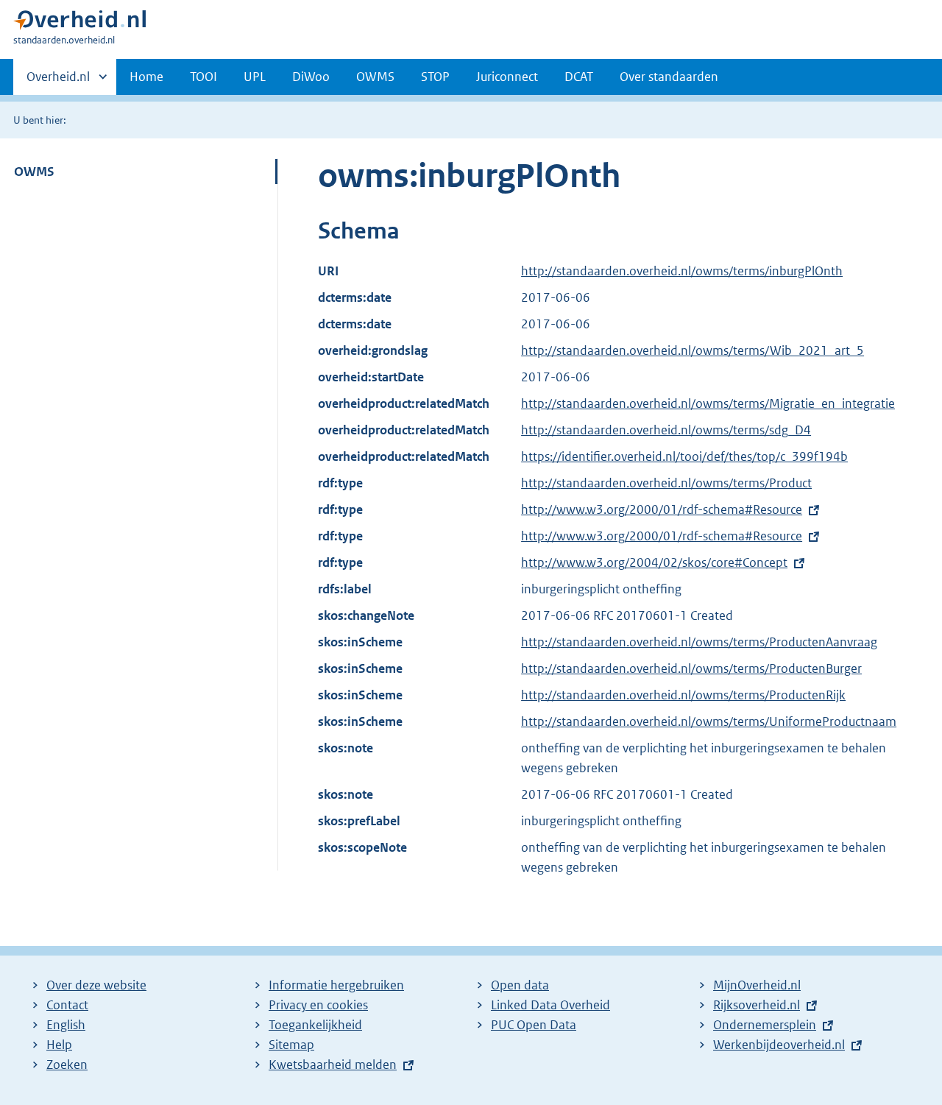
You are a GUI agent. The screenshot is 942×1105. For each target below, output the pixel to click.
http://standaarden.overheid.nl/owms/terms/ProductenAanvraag (699, 642)
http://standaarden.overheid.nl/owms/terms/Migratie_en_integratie (708, 403)
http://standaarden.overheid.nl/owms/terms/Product (666, 483)
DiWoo (311, 76)
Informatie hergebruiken (336, 985)
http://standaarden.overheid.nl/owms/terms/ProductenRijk (683, 695)
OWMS (375, 76)
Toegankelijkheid (315, 1025)
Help (59, 1045)
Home (146, 76)
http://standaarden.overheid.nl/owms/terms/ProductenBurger (691, 668)
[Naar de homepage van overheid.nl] (79, 23)
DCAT (578, 76)
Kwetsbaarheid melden (333, 1064)
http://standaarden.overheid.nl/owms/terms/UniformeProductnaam (708, 721)
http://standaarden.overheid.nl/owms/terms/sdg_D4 (666, 430)
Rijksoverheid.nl (756, 1005)
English (65, 1025)
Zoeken (67, 1064)
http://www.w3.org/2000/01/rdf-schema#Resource (661, 509)
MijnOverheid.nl (757, 985)
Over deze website (96, 985)
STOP (435, 76)
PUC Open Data (533, 1025)
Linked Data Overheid (550, 1005)
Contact (67, 1005)
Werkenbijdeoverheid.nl (779, 1045)
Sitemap (291, 1045)
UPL (255, 76)
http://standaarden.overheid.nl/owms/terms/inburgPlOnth (682, 271)
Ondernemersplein (764, 1025)
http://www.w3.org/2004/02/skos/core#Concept (654, 562)
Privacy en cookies (318, 1005)
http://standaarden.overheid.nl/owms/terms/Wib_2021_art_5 (692, 350)
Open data (520, 985)
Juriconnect (507, 76)
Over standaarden (669, 76)
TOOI (203, 76)
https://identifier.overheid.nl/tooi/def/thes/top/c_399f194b (684, 456)
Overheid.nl (58, 81)
